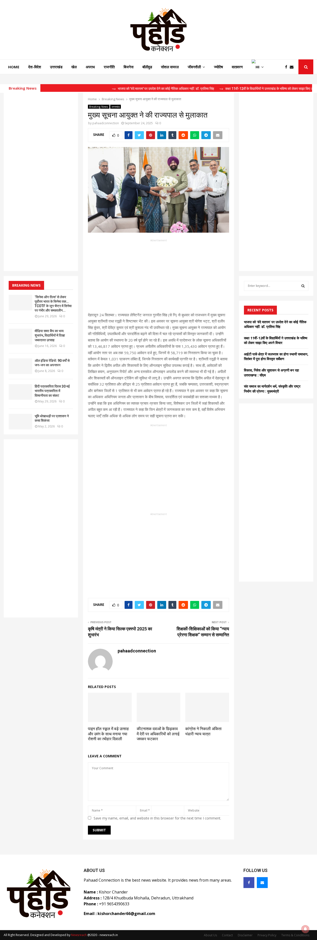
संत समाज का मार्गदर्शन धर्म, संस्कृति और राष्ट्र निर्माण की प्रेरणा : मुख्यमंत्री (272, 389)
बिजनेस (128, 66)
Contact (227, 935)
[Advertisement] (158, 277)
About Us (210, 935)
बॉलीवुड (147, 66)
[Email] (293, 67)
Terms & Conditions (295, 935)
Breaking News (98, 106)
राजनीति (109, 66)
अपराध (90, 66)
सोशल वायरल (170, 66)
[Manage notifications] (305, 929)
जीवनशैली (194, 66)
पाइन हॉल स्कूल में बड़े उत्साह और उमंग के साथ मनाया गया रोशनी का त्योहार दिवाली (108, 734)
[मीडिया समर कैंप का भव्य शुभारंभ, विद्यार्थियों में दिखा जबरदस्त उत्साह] (20, 336)
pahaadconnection (105, 123)
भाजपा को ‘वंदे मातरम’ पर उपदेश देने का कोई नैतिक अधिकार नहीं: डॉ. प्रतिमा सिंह (275, 324)
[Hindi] (257, 66)
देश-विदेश (34, 66)
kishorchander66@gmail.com (126, 913)
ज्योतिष (218, 66)
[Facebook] (287, 67)
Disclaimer (245, 935)
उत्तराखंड (56, 66)
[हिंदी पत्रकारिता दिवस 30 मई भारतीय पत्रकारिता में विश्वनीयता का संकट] (20, 392)
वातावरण (237, 66)
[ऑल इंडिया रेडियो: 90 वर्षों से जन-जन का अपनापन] (20, 366)
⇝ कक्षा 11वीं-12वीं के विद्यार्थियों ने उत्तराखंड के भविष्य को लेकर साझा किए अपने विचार (257, 89)
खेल (74, 66)
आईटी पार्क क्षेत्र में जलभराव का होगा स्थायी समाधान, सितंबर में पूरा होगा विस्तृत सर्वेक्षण (276, 356)
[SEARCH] (303, 286)
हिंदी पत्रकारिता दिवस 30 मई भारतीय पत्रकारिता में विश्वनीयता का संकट (52, 390)
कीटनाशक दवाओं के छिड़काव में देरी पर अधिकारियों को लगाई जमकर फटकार (158, 734)
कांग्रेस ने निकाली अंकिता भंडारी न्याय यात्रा (203, 731)
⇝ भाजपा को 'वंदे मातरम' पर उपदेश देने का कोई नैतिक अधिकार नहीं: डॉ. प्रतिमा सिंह (148, 89)
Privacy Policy (267, 935)
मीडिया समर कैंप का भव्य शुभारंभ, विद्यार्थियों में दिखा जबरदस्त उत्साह (50, 335)
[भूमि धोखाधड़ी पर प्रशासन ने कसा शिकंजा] (20, 421)
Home (13, 66)
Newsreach (79, 935)
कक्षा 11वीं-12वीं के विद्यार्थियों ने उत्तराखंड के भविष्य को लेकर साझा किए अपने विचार (275, 340)
